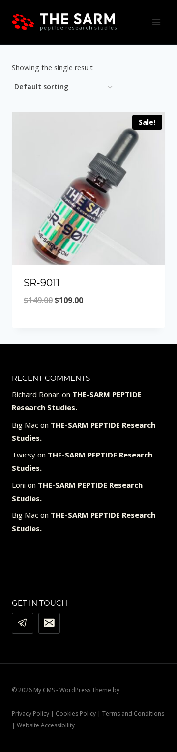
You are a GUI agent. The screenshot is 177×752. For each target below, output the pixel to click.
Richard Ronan (36, 394)
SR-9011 (41, 283)
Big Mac (25, 425)
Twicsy (23, 454)
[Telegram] (22, 623)
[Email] (49, 623)
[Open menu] (156, 21)
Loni (19, 485)
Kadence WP (138, 690)
